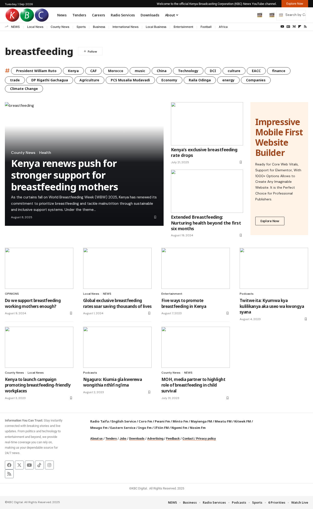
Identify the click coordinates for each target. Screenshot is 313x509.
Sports (81, 27)
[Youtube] (29, 465)
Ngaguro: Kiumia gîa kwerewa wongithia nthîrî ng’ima (112, 382)
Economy (169, 80)
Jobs (123, 438)
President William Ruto (36, 70)
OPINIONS (12, 294)
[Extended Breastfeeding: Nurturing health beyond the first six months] (207, 191)
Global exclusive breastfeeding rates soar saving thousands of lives (117, 303)
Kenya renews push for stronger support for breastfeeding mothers (64, 174)
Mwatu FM (223, 421)
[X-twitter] (19, 465)
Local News (35, 27)
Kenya (73, 70)
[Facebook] (9, 465)
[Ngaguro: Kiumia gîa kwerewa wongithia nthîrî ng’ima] (117, 347)
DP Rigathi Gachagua (49, 80)
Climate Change (24, 88)
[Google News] (288, 26)
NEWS (15, 27)
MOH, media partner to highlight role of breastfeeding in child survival (193, 385)
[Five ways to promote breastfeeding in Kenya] (195, 268)
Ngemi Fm (179, 427)
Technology (188, 70)
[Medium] (294, 26)
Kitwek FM (242, 421)
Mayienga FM (201, 421)
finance (278, 70)
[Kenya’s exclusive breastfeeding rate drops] (207, 123)
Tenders (111, 438)
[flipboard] (299, 26)
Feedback (173, 438)
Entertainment (183, 27)
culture (234, 70)
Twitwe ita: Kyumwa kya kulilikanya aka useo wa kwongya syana (272, 306)
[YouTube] (282, 26)
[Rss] (305, 26)
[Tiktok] (39, 465)
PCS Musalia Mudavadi (130, 80)
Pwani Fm (162, 421)
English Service (124, 421)
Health (45, 152)
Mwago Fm (99, 427)
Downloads (137, 438)
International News (125, 27)
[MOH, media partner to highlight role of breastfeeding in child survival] (195, 347)
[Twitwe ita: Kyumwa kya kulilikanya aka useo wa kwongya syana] (274, 268)
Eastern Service (122, 427)
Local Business (156, 27)
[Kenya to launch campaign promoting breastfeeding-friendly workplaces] (39, 347)
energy (228, 80)
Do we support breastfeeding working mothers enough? (33, 303)
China (162, 70)
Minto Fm (180, 421)
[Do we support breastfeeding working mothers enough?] (39, 268)
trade (15, 80)
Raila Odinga (200, 80)
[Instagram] (49, 465)
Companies (256, 80)
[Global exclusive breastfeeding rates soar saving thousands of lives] (117, 268)
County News (60, 27)
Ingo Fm (145, 427)
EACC (256, 70)
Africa (223, 27)
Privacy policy (206, 438)
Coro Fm (145, 421)
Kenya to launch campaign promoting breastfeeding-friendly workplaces (37, 385)
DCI (213, 70)
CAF (93, 70)
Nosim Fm (197, 427)
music (140, 70)
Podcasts (247, 294)
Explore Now (269, 221)
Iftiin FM (161, 427)
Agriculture (89, 80)
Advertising (155, 438)
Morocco (115, 70)
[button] (249, 15)
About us (96, 438)
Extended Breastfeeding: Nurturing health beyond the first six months (206, 222)
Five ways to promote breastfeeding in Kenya (183, 303)
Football (206, 27)
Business (99, 27)
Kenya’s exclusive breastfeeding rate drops (204, 152)
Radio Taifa (99, 421)
